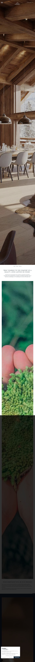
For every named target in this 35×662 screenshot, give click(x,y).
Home (14, 266)
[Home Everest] (17, 3)
